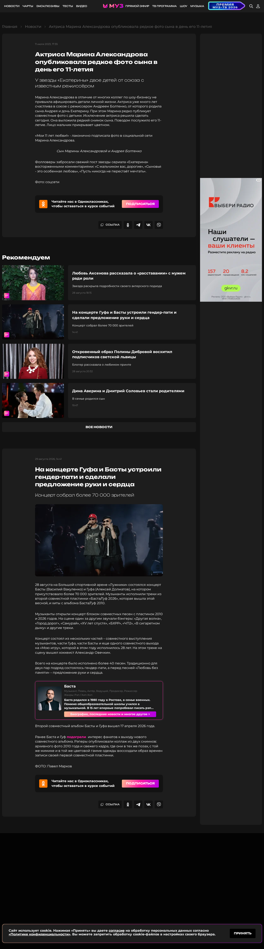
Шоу (183, 6)
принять (242, 933)
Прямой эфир (137, 6)
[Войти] (258, 6)
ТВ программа (164, 6)
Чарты (27, 6)
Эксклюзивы (47, 6)
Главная (9, 26)
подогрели (77, 737)
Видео (81, 6)
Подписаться (140, 204)
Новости (11, 6)
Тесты (67, 6)
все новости (99, 427)
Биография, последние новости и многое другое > (110, 714)
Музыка (197, 6)
